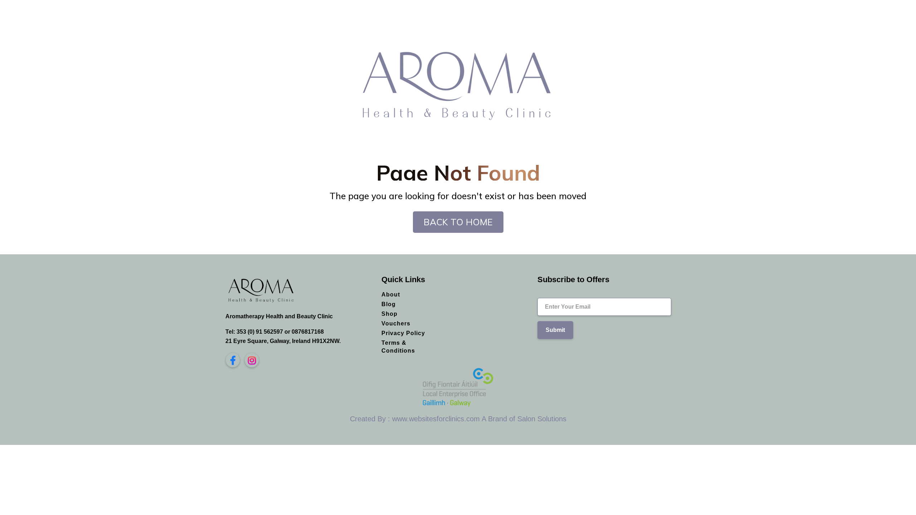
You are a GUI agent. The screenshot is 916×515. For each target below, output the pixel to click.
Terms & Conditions (398, 347)
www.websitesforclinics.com (436, 419)
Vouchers (395, 323)
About (390, 294)
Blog (388, 304)
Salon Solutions (541, 419)
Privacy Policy (403, 333)
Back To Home (458, 221)
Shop (389, 314)
